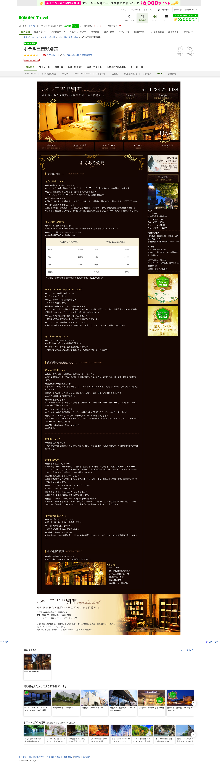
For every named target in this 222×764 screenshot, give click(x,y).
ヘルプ (124, 10)
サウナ (65, 74)
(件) (51, 55)
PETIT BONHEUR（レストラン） (90, 74)
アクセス (147, 74)
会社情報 (23, 757)
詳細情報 (172, 74)
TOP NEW (30, 74)
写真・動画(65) (75, 67)
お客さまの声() (116, 67)
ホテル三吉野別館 (41, 48)
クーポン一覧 (136, 67)
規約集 (77, 757)
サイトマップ (149, 10)
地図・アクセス (94, 67)
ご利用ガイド (135, 10)
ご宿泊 (115, 74)
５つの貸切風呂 (49, 74)
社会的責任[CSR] (54, 757)
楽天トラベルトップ (32, 37)
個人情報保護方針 (37, 757)
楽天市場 (178, 10)
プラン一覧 (44, 67)
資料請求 (86, 757)
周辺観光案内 (130, 74)
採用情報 (68, 757)
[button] (49, 656)
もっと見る (185, 650)
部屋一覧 (59, 67)
